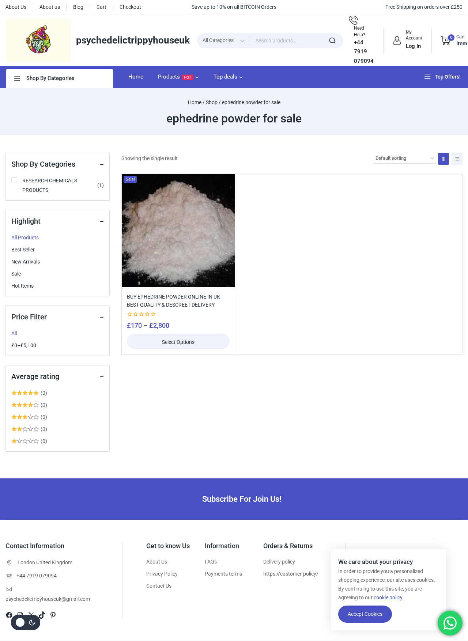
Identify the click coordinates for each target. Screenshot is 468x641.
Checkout (130, 7)
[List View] (457, 159)
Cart (101, 7)
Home (135, 76)
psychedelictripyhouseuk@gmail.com (47, 599)
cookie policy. (389, 597)
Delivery (272, 562)
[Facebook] (9, 615)
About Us (15, 7)
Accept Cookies (365, 614)
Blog (78, 7)
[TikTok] (42, 615)
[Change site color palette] (25, 622)
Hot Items (22, 286)
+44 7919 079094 (36, 576)
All (14, 333)
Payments (216, 574)
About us (49, 7)
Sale (16, 274)
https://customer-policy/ (290, 574)
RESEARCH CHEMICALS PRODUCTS (63, 185)
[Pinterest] (53, 615)
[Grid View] (443, 159)
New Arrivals (25, 262)
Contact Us (158, 586)
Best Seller (23, 250)
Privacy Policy (162, 574)
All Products (25, 237)
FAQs (211, 562)
